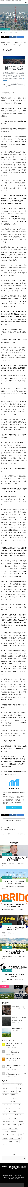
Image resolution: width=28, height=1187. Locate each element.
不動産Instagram (7, 1114)
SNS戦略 (5, 1091)
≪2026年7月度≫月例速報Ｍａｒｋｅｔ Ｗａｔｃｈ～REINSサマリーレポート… (19, 1019)
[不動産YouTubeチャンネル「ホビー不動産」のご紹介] (6, 1010)
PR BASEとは (10, 1175)
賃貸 (4, 1141)
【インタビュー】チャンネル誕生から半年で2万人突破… (14, 882)
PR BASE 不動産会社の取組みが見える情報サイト (10, 0)
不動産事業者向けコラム (14, 1178)
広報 (16, 1128)
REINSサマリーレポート (9, 1088)
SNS (20, 1088)
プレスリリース (18, 986)
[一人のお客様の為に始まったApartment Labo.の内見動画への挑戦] (14, 968)
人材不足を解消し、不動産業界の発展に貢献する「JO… (14, 905)
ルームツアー (6, 1111)
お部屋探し (13, 1094)
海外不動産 (13, 1131)
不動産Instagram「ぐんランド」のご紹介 (18, 1029)
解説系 (18, 1138)
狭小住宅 (5, 1134)
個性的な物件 (6, 1121)
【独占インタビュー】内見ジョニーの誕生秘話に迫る (14, 952)
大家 (10, 1128)
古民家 (14, 1124)
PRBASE (19, 1084)
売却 (21, 1124)
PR (12, 1084)
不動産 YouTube (6, 1177)
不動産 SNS (13, 1177)
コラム (5, 1101)
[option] (7, 992)
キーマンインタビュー (5, 29)
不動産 (14, 1111)
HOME (4, 1175)
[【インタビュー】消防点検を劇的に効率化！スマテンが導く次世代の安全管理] (14, 921)
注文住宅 (5, 1131)
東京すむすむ (9, 42)
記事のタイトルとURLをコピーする (14, 820)
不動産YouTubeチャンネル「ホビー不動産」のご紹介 (18, 1007)
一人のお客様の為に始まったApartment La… (14, 975)
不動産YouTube (18, 1114)
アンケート (6, 1098)
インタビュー (5, 829)
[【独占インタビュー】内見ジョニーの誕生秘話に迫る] (14, 944)
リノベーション (7, 1108)
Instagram (4, 986)
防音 (17, 1141)
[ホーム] (1, 32)
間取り (10, 1141)
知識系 (5, 1138)
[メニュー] (26, 2)
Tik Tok (12, 1091)
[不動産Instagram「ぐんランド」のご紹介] (6, 1032)
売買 (4, 1128)
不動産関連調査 (20, 1177)
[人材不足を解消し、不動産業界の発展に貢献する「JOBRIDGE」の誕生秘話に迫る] (14, 898)
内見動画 (21, 1121)
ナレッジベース (14, 807)
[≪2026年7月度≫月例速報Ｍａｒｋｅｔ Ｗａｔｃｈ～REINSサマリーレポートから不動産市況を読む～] (6, 1021)
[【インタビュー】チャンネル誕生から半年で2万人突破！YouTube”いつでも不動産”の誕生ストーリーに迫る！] (14, 875)
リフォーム (17, 1108)
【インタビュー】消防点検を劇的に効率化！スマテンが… (14, 928)
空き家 (11, 1138)
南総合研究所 (6, 1124)
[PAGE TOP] (26, 1185)
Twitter (19, 1091)
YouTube (19, 1009)
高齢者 (5, 1144)
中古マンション (7, 1118)
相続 (21, 1134)
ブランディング (7, 1104)
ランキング (17, 1104)
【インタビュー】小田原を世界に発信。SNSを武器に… (14, 859)
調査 (18, 1022)
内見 (14, 1121)
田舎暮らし (13, 1134)
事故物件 (16, 1118)
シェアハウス (13, 1101)
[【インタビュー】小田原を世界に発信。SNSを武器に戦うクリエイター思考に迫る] (14, 851)
